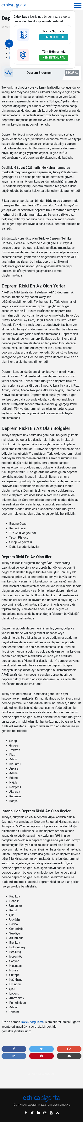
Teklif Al (72, 72)
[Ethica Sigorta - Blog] (14, 5)
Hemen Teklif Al (54, 37)
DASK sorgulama (32, 1022)
